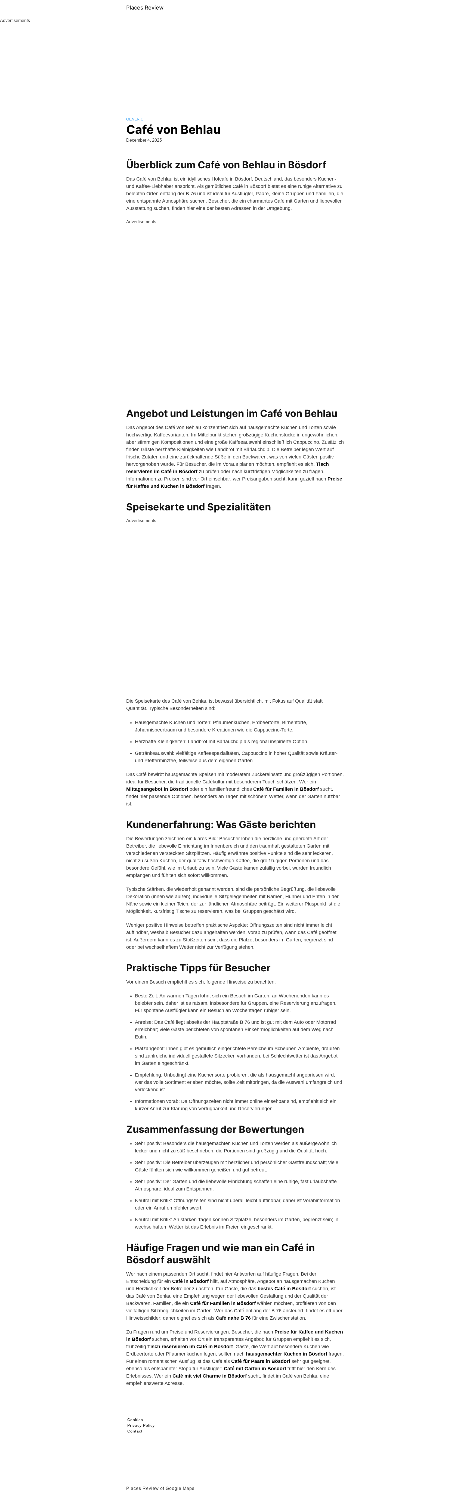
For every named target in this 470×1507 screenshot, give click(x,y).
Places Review (144, 7)
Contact (135, 1431)
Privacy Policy (141, 1425)
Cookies (135, 1420)
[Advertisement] (235, 65)
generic (134, 119)
